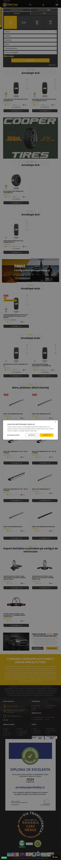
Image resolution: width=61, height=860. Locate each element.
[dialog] (30, 430)
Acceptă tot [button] (47, 435)
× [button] (55, 422)
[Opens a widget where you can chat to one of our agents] (55, 857)
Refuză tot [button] (32, 435)
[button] (13, 435)
